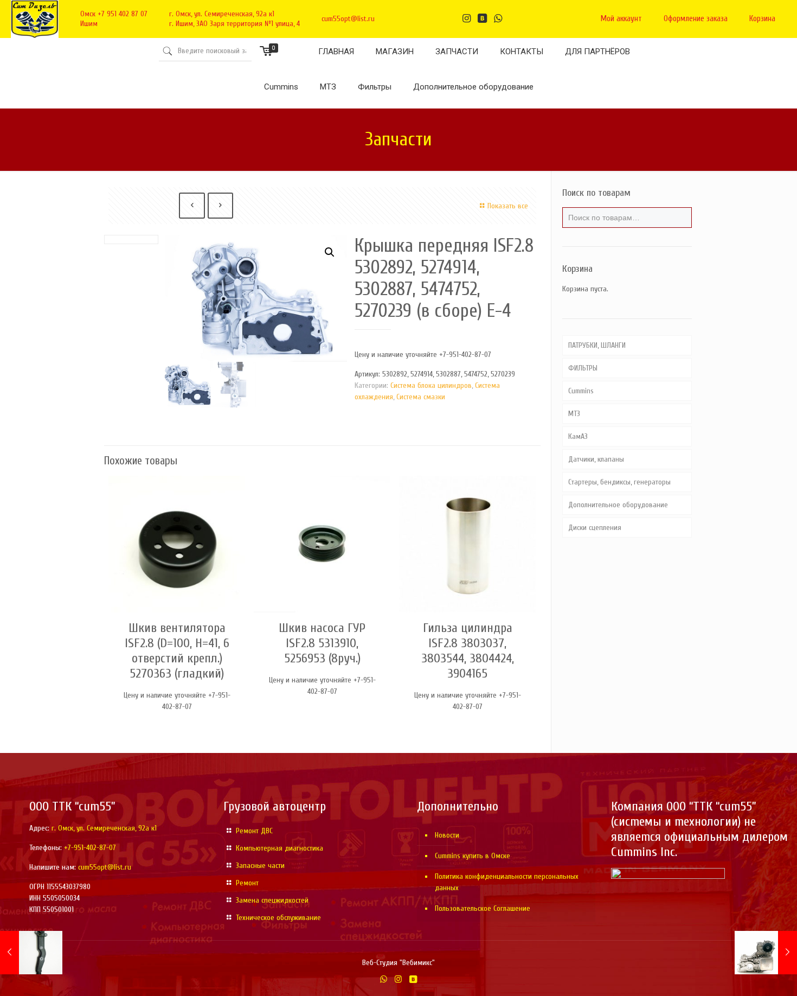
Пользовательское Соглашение (482, 908)
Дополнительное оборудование (618, 504)
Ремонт (247, 883)
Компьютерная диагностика (279, 848)
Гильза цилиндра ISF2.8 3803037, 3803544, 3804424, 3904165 (467, 651)
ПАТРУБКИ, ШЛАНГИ (597, 345)
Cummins (581, 390)
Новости (447, 835)
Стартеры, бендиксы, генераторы (619, 482)
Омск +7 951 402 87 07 (113, 13)
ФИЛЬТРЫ (582, 368)
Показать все (507, 205)
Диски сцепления (594, 527)
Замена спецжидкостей (272, 900)
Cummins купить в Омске (472, 855)
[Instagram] (398, 979)
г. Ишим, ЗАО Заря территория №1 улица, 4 (234, 23)
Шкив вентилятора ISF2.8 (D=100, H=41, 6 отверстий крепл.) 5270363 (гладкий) (177, 651)
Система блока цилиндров (431, 385)
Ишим (89, 23)
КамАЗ (578, 436)
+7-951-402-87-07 (90, 847)
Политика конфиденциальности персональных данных (507, 882)
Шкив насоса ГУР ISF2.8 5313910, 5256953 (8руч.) (322, 643)
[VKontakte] (413, 979)
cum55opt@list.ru (348, 18)
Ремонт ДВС (254, 830)
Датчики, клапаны (596, 459)
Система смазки (420, 396)
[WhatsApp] (383, 979)
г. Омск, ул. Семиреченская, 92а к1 (221, 13)
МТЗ (574, 413)
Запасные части (260, 865)
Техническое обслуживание (278, 917)
